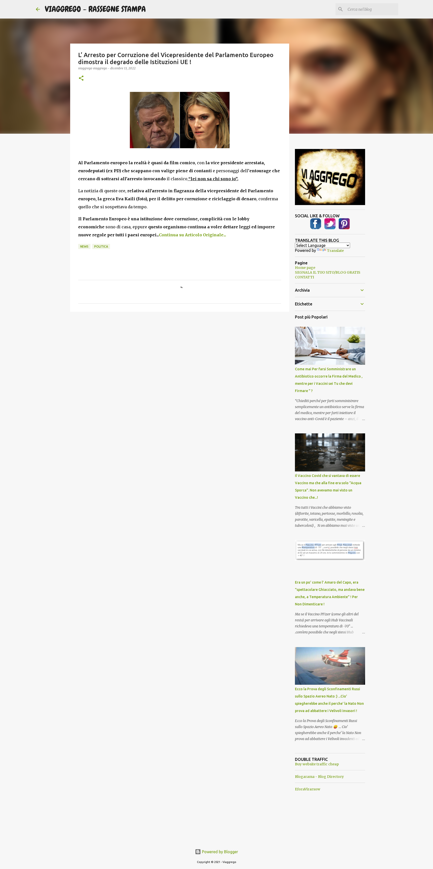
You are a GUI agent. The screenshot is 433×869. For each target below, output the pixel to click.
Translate (335, 250)
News (84, 246)
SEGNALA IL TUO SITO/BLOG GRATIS (327, 272)
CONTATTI (304, 277)
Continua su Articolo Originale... (192, 234)
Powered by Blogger (219, 851)
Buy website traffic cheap (317, 764)
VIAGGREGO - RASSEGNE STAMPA (95, 9)
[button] (81, 78)
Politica (101, 246)
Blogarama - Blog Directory (319, 776)
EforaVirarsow (307, 789)
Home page (305, 267)
